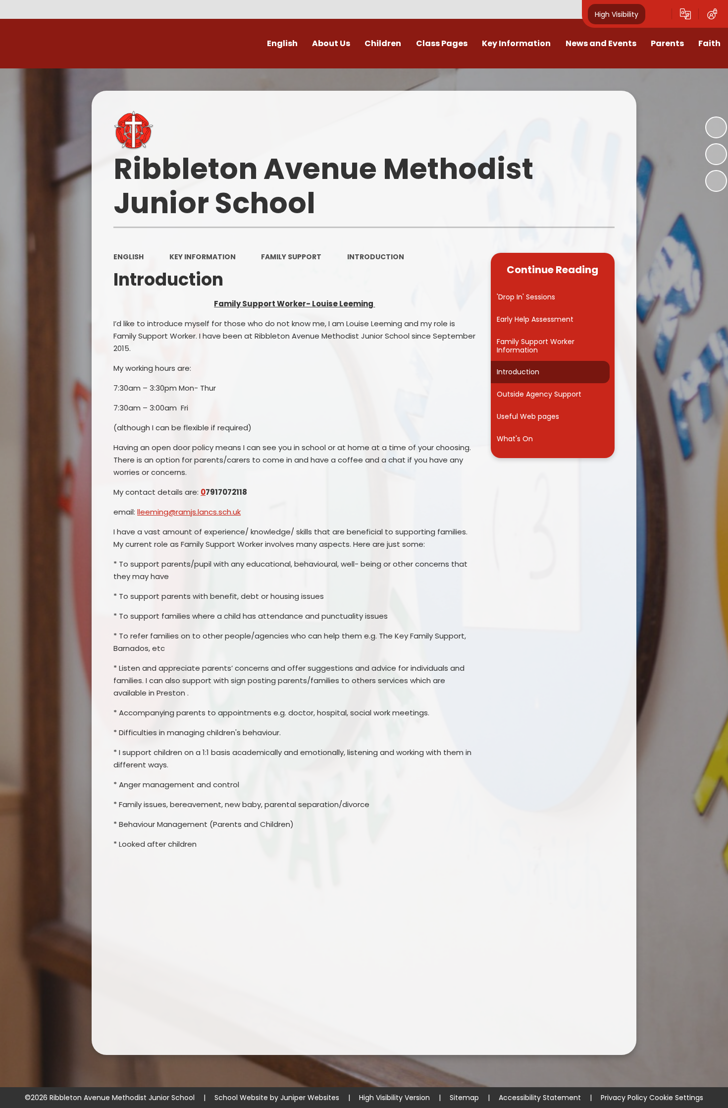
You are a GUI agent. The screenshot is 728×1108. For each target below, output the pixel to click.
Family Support (291, 257)
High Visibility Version (394, 1098)
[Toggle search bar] (658, 13)
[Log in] (712, 13)
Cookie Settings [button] (676, 1098)
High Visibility (616, 14)
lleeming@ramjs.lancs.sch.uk (189, 512)
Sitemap (464, 1098)
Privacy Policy (624, 1098)
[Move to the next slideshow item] (716, 181)
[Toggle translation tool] (685, 13)
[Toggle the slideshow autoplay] (716, 127)
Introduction (375, 257)
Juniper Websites (309, 1098)
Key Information (202, 257)
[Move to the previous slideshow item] (716, 154)
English (128, 257)
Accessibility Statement (540, 1098)
